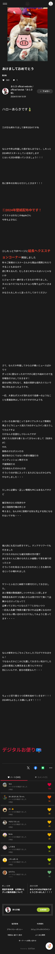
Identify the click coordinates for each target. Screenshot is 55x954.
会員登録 (43, 910)
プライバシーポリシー (15, 929)
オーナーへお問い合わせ (27, 941)
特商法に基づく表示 (15, 935)
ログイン (51, 4)
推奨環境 (15, 924)
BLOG (4, 75)
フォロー (46, 91)
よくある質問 (40, 935)
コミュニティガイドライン (40, 929)
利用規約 (40, 924)
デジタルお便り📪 (22, 750)
